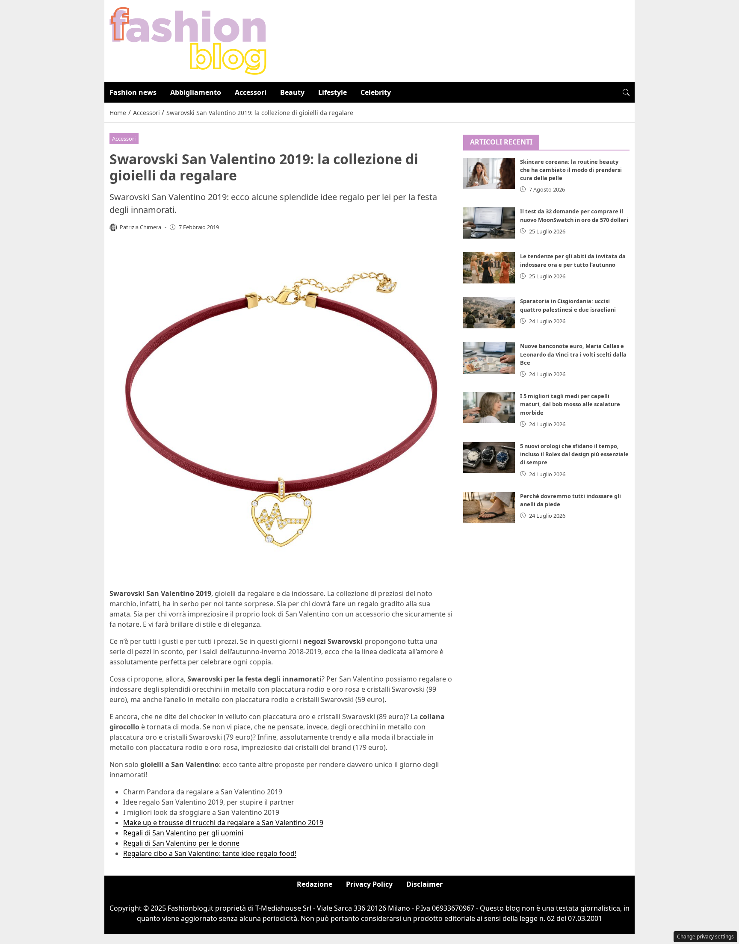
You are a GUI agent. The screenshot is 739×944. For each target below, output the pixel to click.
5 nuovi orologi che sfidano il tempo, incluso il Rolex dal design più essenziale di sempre (574, 454)
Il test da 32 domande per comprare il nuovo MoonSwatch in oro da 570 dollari (574, 215)
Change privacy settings (705, 936)
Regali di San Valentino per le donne (181, 843)
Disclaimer (424, 884)
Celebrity (376, 92)
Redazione (314, 884)
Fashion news (133, 92)
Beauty (292, 92)
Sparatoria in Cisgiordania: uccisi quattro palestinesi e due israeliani (568, 305)
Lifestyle (332, 92)
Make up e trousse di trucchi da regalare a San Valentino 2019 (223, 822)
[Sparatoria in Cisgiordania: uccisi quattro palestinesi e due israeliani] (489, 312)
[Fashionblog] (187, 40)
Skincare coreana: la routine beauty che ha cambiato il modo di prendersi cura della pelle (571, 170)
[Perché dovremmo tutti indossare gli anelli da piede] (489, 507)
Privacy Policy (369, 884)
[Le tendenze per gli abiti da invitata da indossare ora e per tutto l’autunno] (489, 267)
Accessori (250, 92)
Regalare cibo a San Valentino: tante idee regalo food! (209, 853)
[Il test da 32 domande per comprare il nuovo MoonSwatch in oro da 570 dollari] (489, 223)
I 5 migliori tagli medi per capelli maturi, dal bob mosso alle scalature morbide (570, 404)
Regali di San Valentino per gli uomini (183, 833)
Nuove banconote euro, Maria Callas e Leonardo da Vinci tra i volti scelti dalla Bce (573, 354)
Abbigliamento (195, 92)
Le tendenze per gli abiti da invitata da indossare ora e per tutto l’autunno (573, 260)
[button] (626, 92)
